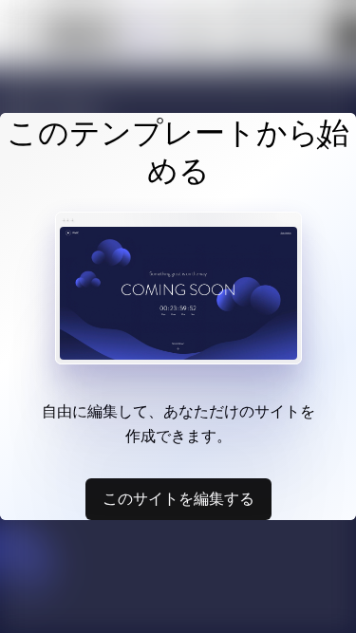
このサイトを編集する (178, 498)
